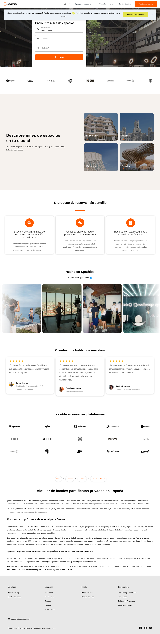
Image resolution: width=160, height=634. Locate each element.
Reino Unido (49, 610)
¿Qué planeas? (45, 27)
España (70, 479)
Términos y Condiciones (127, 593)
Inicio (58, 479)
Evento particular (98, 479)
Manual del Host (88, 597)
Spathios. (22, 628)
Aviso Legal (122, 597)
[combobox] (59, 29)
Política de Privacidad (126, 601)
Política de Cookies (125, 605)
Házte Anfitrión (87, 593)
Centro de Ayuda (14, 597)
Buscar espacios (82, 4)
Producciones (50, 597)
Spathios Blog (13, 593)
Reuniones (49, 593)
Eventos (82, 479)
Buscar (61, 57)
